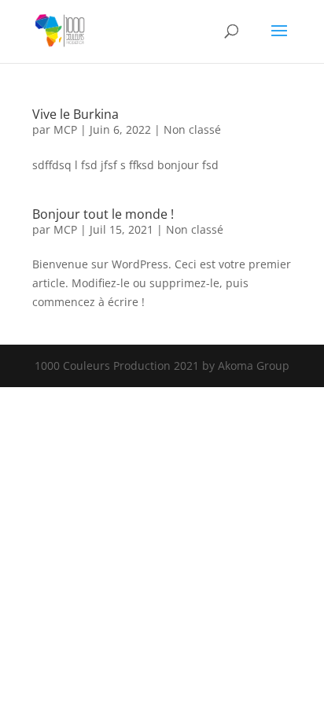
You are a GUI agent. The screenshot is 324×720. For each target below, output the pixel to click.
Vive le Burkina (75, 114)
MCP (65, 129)
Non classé (192, 129)
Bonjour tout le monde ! (103, 214)
